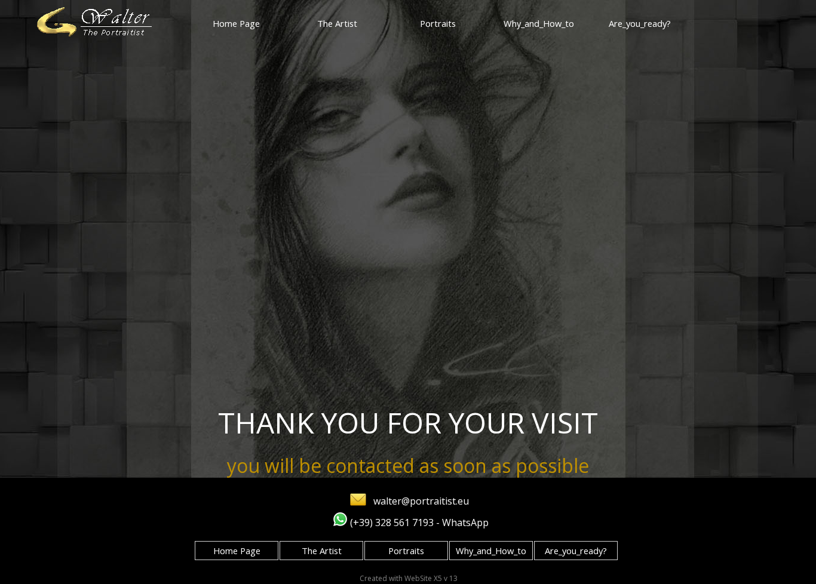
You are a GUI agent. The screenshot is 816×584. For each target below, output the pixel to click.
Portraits (438, 23)
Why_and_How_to (539, 23)
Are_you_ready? (640, 23)
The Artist (337, 23)
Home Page (236, 23)
